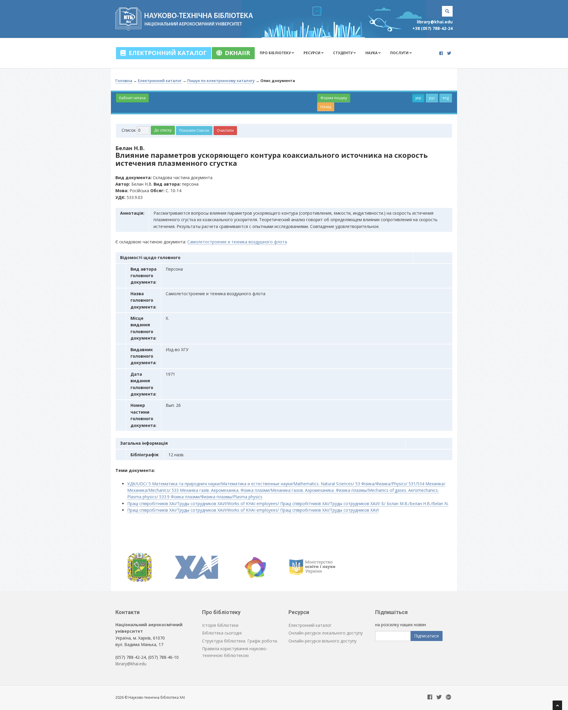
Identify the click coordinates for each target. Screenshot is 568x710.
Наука (371, 52)
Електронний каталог (166, 53)
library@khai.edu (435, 22)
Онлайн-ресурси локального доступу (325, 633)
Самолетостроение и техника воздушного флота (237, 242)
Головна (123, 80)
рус (432, 97)
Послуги (399, 52)
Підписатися (426, 636)
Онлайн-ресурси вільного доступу (322, 641)
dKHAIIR (236, 53)
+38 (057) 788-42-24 (432, 28)
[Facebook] (441, 53)
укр (418, 97)
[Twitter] (449, 53)
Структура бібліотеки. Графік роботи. (240, 641)
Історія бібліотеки (220, 625)
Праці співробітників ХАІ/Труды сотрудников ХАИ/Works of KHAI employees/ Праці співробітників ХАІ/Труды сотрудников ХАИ (253, 510)
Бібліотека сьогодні (222, 633)
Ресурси (312, 52)
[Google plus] (448, 697)
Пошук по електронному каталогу (221, 80)
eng (446, 97)
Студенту (343, 52)
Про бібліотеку (276, 52)
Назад (325, 106)
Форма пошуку (333, 97)
